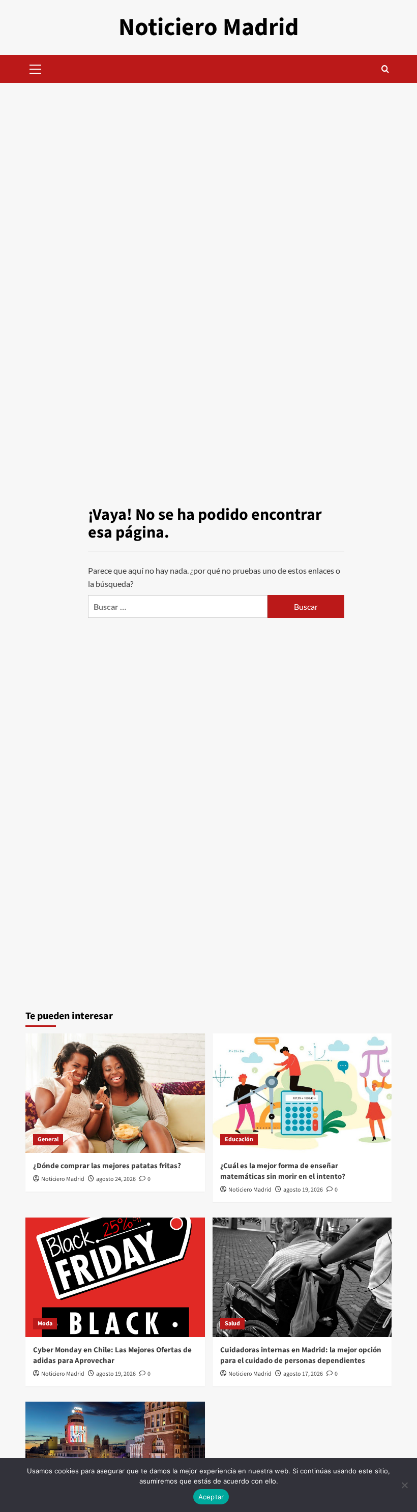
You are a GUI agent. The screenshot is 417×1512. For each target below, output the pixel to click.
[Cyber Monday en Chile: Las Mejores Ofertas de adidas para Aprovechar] (115, 1277)
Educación (239, 1139)
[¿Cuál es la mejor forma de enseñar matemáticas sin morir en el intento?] (302, 1093)
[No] (404, 1485)
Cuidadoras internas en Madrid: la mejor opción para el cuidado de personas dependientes (300, 1355)
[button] (35, 67)
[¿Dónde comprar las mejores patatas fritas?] (115, 1093)
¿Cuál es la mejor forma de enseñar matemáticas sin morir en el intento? (282, 1171)
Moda (45, 1323)
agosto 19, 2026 (303, 1189)
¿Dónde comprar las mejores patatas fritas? (107, 1166)
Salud (232, 1323)
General (48, 1139)
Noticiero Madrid (208, 27)
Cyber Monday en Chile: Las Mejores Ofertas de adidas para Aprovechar (112, 1355)
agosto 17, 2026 (303, 1374)
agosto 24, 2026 (116, 1179)
